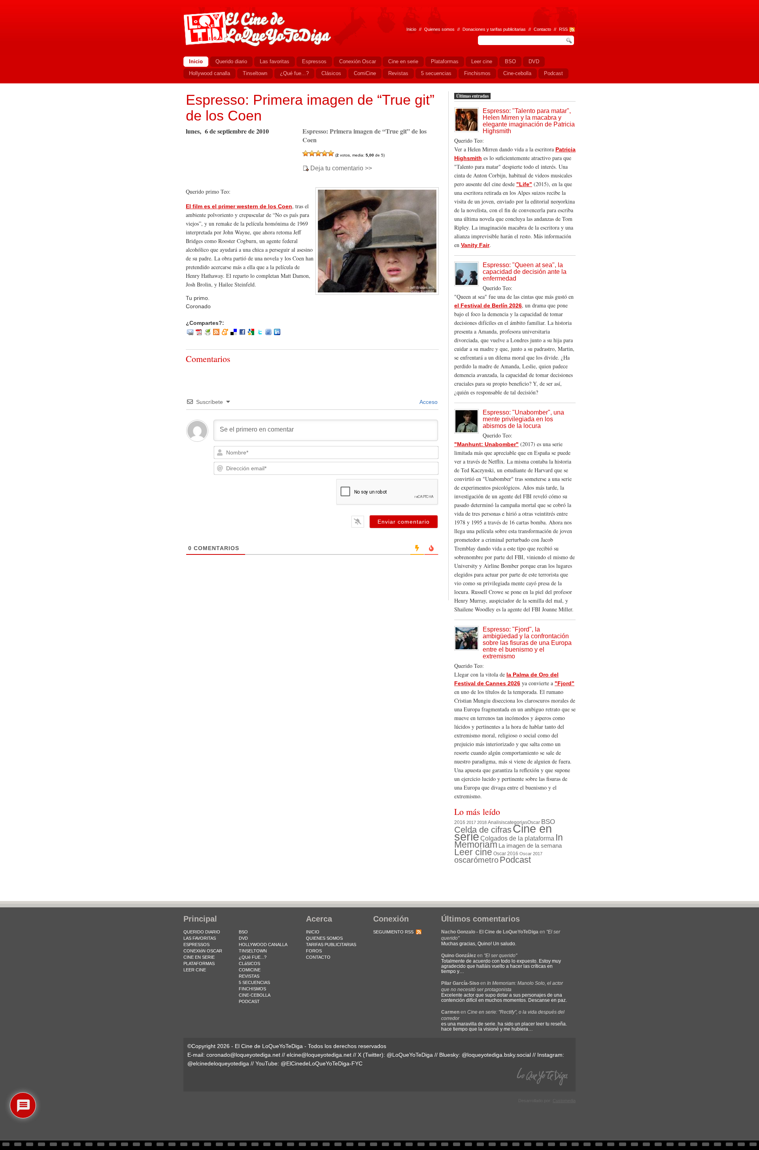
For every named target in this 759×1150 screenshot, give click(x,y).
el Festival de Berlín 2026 (488, 305)
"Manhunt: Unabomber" (486, 444)
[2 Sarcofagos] (312, 153)
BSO (548, 822)
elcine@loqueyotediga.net (319, 1055)
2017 (471, 822)
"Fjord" (564, 683)
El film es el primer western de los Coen (239, 206)
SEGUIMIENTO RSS (393, 931)
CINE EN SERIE (199, 957)
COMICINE (250, 969)
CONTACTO (318, 957)
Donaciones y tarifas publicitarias (494, 29)
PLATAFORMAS (199, 963)
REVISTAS (249, 976)
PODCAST (249, 1001)
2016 (459, 822)
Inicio (411, 29)
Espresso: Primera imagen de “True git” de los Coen (310, 108)
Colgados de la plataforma (517, 838)
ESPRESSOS (196, 944)
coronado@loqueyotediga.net (243, 1055)
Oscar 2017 (530, 853)
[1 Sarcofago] (305, 153)
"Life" (524, 184)
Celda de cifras (483, 830)
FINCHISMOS (252, 988)
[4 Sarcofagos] (324, 153)
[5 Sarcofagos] (331, 153)
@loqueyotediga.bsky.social (496, 1055)
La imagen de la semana (530, 846)
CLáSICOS (249, 963)
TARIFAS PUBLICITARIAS (331, 944)
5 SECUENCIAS (254, 982)
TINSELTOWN (253, 950)
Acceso (428, 402)
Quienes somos (439, 29)
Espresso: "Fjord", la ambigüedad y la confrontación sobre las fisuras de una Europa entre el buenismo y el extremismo (527, 643)
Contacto (542, 29)
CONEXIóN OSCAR (202, 950)
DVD (243, 938)
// (555, 29)
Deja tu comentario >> (341, 168)
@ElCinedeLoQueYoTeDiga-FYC (322, 1063)
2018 (482, 822)
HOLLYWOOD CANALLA (263, 944)
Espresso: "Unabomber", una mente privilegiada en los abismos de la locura (523, 419)
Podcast (515, 860)
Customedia (564, 1100)
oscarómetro (476, 860)
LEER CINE (194, 969)
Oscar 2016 (505, 853)
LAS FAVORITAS (199, 938)
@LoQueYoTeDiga (410, 1055)
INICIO (312, 931)
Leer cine (473, 852)
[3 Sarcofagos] (318, 153)
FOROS (314, 950)
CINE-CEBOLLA (254, 995)
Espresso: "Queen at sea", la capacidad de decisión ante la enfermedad (524, 272)
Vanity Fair (475, 245)
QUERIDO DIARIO (201, 931)
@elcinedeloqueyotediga (218, 1063)
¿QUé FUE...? (252, 957)
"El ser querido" (500, 955)
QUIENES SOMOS (324, 938)
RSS (563, 29)
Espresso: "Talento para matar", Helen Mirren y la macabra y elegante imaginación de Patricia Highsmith (529, 120)
